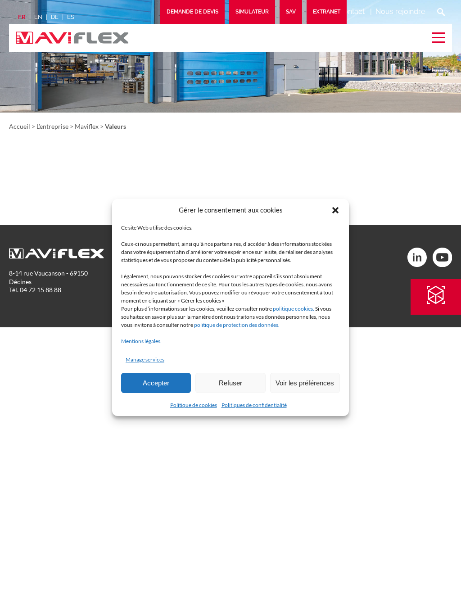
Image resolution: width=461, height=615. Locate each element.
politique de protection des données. (237, 324)
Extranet (326, 12)
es (70, 17)
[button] (335, 210)
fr (22, 17)
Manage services (145, 359)
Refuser (230, 383)
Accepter (156, 383)
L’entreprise (52, 126)
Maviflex (87, 126)
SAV (291, 12)
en (38, 17)
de (55, 17)
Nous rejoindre (400, 11)
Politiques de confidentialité (254, 405)
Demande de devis (192, 12)
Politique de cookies (193, 405)
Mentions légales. (141, 341)
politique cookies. (293, 308)
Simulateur (252, 12)
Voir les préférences (305, 383)
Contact (352, 11)
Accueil (19, 126)
